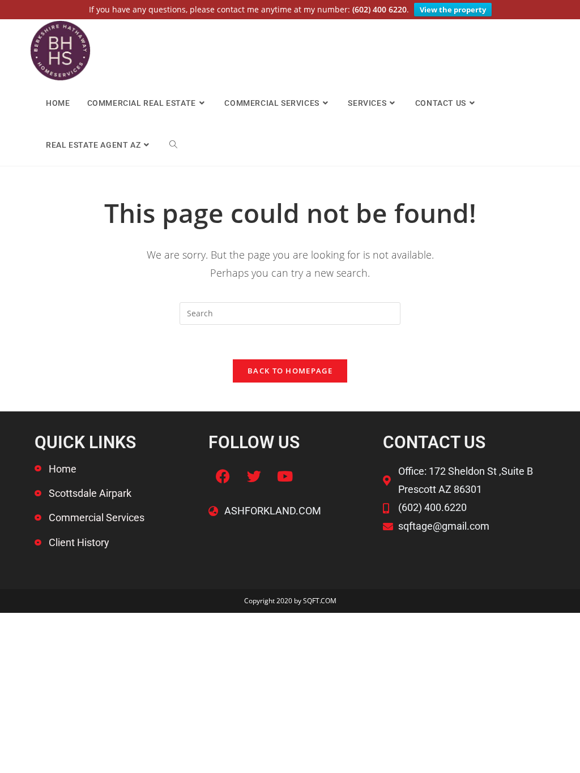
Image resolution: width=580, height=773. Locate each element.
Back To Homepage (290, 371)
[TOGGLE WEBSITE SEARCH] (173, 145)
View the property (453, 10)
